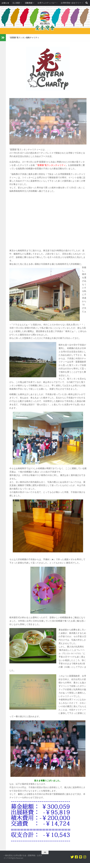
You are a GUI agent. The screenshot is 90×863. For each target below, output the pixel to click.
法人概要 (16, 3)
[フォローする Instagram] (84, 857)
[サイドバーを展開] (3, 37)
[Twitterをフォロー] (72, 857)
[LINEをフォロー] (80, 857)
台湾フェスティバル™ (47, 3)
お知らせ (5, 3)
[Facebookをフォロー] (76, 857)
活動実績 (28, 3)
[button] (11, 121)
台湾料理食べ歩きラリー (71, 3)
